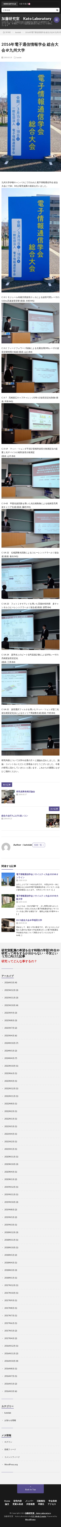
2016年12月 (9, 1346)
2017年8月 (9, 1308)
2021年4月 (9, 1134)
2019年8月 (9, 1209)
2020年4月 (9, 1172)
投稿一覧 (38, 845)
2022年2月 (9, 1111)
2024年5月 (9, 1050)
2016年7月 (9, 1376)
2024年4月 (9, 1058)
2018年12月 (9, 1232)
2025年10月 (9, 1005)
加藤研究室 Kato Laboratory (26, 18)
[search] (57, 10)
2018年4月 (9, 1262)
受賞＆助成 (18, 1504)
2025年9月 (9, 1013)
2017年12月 (9, 1285)
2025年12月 (9, 990)
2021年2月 (9, 1141)
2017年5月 (9, 1330)
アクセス (52, 1504)
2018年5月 (9, 1255)
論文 (7, 1504)
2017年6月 (9, 1323)
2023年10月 (9, 1066)
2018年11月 (9, 1240)
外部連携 (30, 1504)
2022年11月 (9, 1096)
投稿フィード (10, 1449)
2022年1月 (9, 1119)
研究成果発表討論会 (25, 791)
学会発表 (53, 1501)
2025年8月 (9, 1020)
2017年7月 (9, 1315)
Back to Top (30, 1489)
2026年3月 (9, 982)
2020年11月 (9, 1156)
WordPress (30, 1519)
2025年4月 (9, 1035)
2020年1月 (9, 1179)
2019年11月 (9, 1194)
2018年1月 (9, 1278)
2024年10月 (9, 1043)
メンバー (29, 1501)
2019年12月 (9, 1187)
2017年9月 (9, 1300)
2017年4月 (9, 1338)
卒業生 (41, 1504)
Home (7, 1501)
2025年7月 (9, 1028)
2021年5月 (9, 1126)
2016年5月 (9, 1384)
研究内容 (17, 1501)
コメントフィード (12, 1457)
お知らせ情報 (10, 1420)
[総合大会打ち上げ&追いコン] (53, 820)
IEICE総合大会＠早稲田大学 (29, 920)
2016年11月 (9, 1353)
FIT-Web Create (38, 1516)
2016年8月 (9, 1368)
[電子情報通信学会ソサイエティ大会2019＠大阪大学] (8, 901)
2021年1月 (9, 1149)
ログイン (8, 1442)
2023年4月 (9, 1081)
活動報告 (41, 1501)
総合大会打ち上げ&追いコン (14, 815)
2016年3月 (9, 1391)
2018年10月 (9, 1247)
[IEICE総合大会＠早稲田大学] (8, 925)
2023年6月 (9, 1073)
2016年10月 (9, 1361)
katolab (18, 57)
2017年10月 (9, 1293)
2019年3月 (9, 1224)
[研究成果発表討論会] (8, 796)
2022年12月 (9, 1088)
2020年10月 (9, 1164)
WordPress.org (11, 1464)
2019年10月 (9, 1202)
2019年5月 (9, 1217)
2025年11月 (9, 997)
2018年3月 (9, 1270)
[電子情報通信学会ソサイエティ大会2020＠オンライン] (8, 879)
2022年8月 (9, 1103)
